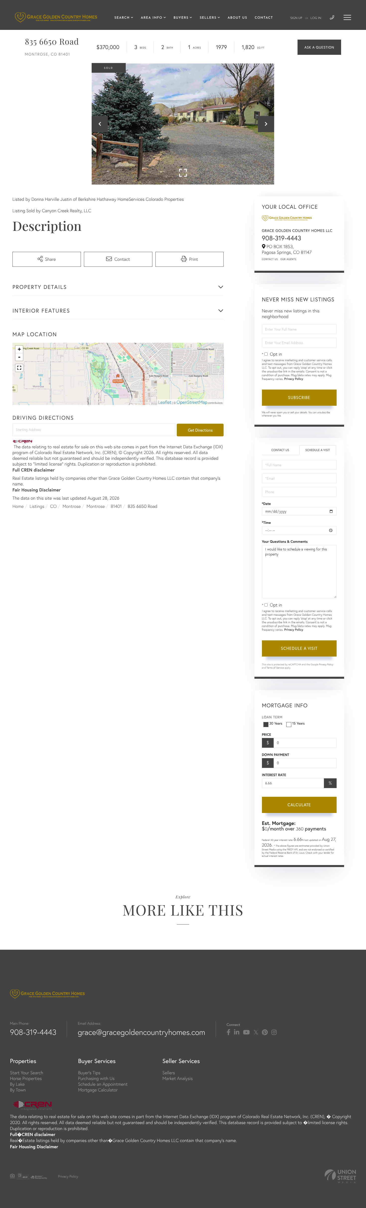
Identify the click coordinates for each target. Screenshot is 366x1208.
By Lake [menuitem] (17, 1084)
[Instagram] (274, 1032)
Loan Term (272, 717)
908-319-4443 (281, 238)
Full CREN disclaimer (33, 470)
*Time (266, 522)
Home (18, 506)
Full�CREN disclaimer (32, 1134)
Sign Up (296, 18)
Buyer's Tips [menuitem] (89, 1072)
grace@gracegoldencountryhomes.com (141, 1032)
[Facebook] (228, 1032)
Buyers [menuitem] (181, 18)
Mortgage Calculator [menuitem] (98, 1090)
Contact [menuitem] (264, 18)
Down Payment (275, 754)
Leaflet (165, 402)
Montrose (71, 506)
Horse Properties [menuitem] (26, 1078)
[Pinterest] (265, 1032)
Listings (37, 506)
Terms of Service (275, 667)
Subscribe (299, 397)
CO (53, 506)
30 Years (275, 723)
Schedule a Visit (317, 450)
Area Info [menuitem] (152, 18)
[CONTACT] (319, 47)
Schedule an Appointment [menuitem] (102, 1084)
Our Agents (288, 259)
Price (266, 734)
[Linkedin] (236, 1032)
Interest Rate (274, 775)
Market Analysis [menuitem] (177, 1078)
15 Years (298, 723)
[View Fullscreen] (19, 368)
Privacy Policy (293, 379)
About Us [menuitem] (237, 18)
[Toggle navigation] (347, 17)
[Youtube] (246, 1032)
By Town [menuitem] (18, 1090)
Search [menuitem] (122, 18)
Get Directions (200, 430)
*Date (266, 503)
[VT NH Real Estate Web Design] (340, 1176)
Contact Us (270, 259)
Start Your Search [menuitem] (26, 1072)
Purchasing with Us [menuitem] (96, 1078)
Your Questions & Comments (285, 541)
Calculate (299, 804)
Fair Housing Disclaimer (36, 490)
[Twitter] (255, 1032)
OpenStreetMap (192, 402)
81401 (116, 506)
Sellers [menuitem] (208, 18)
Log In (315, 18)
